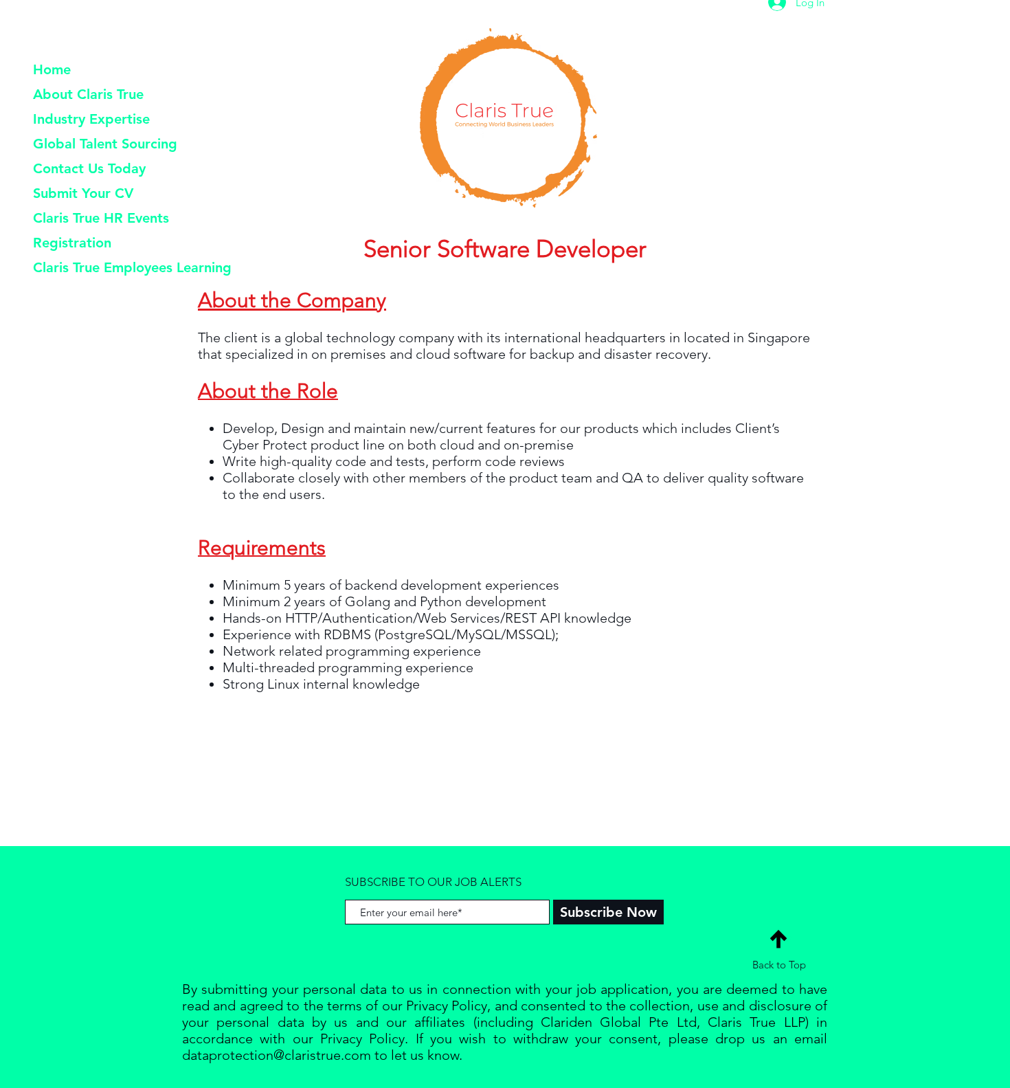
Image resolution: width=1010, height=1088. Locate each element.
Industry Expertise (91, 119)
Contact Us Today (89, 168)
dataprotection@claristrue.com (276, 1055)
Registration (72, 242)
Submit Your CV (83, 193)
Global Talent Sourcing (105, 143)
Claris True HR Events (101, 218)
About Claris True (88, 94)
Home (52, 69)
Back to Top (779, 964)
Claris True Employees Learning (132, 267)
